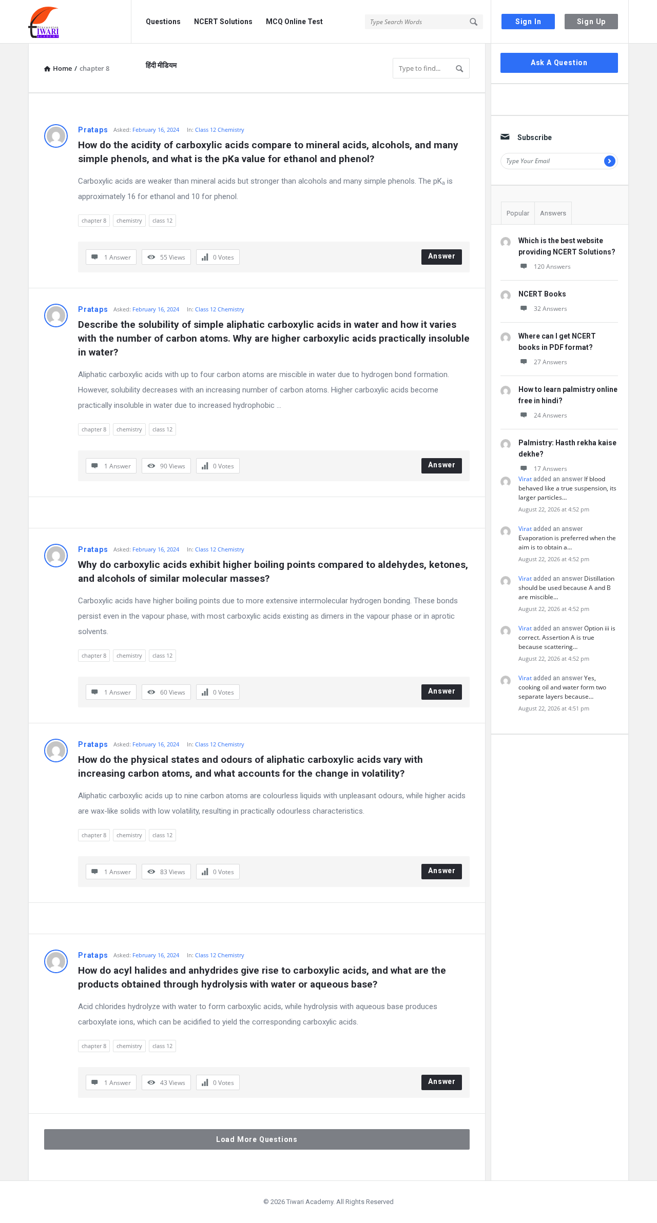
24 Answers (550, 415)
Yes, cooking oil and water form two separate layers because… (562, 687)
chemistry (129, 220)
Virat (525, 479)
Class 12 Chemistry (219, 129)
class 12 (162, 220)
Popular (518, 213)
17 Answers (550, 468)
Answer (442, 256)
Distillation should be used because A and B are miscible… (566, 587)
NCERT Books (542, 294)
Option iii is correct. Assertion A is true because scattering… (566, 637)
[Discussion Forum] (79, 22)
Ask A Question (559, 62)
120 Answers (552, 266)
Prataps (93, 130)
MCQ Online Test (294, 21)
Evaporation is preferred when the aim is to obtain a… (567, 542)
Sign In (528, 21)
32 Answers (550, 308)
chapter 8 (94, 220)
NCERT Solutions (223, 21)
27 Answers (550, 362)
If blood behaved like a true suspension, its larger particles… (567, 488)
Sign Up (591, 21)
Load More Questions (257, 1139)
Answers (553, 213)
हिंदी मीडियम (161, 65)
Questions (163, 21)
